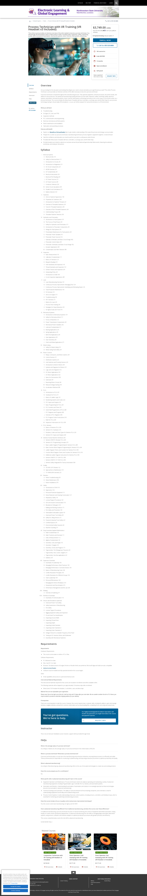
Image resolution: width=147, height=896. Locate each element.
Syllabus (31, 88)
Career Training (63, 880)
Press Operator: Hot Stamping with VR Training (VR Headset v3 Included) (104, 857)
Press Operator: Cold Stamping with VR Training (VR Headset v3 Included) (78, 857)
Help (92, 884)
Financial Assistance (95, 882)
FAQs (30, 99)
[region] (15, 882)
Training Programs (37, 21)
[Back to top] (73, 878)
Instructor (32, 95)
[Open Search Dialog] (116, 3)
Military (92, 880)
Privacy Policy (76, 892)
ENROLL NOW (105, 40)
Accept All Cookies (16, 886)
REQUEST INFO (111, 76)
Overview (31, 85)
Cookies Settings (15, 890)
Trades (44, 21)
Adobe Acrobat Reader (49, 668)
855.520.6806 (32, 110)
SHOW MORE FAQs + (47, 822)
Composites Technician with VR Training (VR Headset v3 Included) (53, 857)
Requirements (33, 92)
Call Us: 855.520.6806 (111, 21)
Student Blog (107, 880)
